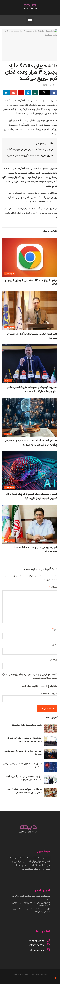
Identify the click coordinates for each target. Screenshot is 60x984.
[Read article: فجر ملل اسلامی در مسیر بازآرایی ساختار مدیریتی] (51, 754)
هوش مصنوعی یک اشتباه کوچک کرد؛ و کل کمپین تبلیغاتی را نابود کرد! (32, 496)
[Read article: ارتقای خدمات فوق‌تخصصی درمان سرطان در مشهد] (51, 767)
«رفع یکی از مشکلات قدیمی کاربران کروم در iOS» (30, 149)
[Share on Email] (13, 92)
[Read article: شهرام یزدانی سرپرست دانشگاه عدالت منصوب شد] (30, 524)
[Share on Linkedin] (6, 92)
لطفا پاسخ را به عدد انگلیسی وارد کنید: (39, 686)
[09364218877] (48, 940)
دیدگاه (53, 587)
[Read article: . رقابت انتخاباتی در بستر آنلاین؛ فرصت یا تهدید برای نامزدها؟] (51, 779)
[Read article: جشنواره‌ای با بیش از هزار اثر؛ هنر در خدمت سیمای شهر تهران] (51, 741)
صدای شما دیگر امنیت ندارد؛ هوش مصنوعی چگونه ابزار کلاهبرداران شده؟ (31, 443)
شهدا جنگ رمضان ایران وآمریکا (27, 725)
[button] (30, 20)
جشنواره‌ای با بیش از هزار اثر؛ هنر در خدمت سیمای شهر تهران (24, 739)
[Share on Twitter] (44, 92)
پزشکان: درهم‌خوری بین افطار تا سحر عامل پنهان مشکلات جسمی (24, 791)
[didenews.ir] (48, 949)
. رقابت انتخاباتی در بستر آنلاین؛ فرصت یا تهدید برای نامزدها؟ (23, 778)
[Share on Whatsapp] (35, 92)
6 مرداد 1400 (48, 85)
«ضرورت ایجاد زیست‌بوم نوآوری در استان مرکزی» (30, 155)
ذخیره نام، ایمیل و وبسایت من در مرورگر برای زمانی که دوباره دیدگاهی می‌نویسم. (32, 676)
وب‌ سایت (53, 659)
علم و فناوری (9, 274)
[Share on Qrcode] (21, 92)
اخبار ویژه (8, 380)
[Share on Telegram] (28, 92)
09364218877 (36, 945)
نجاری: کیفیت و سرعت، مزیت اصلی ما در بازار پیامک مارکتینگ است (32, 389)
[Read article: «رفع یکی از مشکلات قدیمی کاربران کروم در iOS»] (30, 257)
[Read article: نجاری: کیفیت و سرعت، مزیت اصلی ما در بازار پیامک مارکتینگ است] (30, 364)
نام (55, 629)
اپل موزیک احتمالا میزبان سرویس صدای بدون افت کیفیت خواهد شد (32, 910)
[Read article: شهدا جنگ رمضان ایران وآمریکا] (51, 728)
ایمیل (54, 644)
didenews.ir (37, 950)
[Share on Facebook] (54, 92)
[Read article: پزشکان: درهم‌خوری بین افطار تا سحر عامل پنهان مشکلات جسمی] (51, 792)
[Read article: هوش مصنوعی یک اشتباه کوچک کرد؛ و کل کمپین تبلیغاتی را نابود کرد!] (30, 470)
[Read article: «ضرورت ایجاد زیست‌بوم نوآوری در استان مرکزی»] (30, 310)
